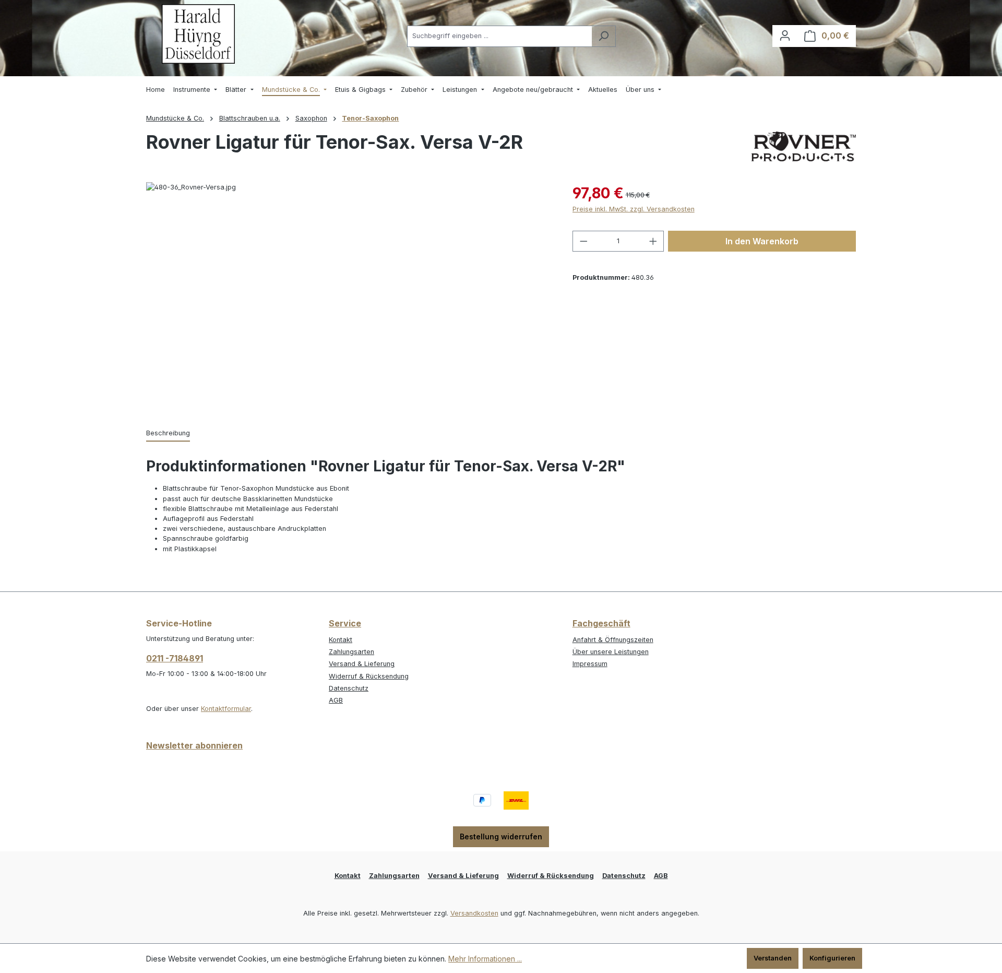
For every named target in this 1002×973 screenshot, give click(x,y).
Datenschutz (348, 688)
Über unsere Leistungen (610, 652)
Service (345, 623)
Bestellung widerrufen (501, 836)
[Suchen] (603, 36)
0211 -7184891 (174, 658)
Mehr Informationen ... (485, 958)
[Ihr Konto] (784, 35)
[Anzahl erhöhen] (653, 241)
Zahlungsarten (351, 652)
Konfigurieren (832, 958)
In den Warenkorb (761, 241)
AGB (336, 700)
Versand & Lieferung (362, 664)
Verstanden (773, 958)
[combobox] (499, 36)
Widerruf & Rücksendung (369, 676)
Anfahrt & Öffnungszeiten (612, 640)
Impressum (589, 664)
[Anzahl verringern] (583, 241)
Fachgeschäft (601, 623)
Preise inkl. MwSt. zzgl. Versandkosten (633, 209)
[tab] (168, 433)
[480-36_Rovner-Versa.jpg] (348, 294)
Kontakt (340, 640)
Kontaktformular (226, 709)
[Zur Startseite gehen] (198, 34)
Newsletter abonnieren (194, 745)
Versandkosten (474, 913)
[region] (349, 294)
